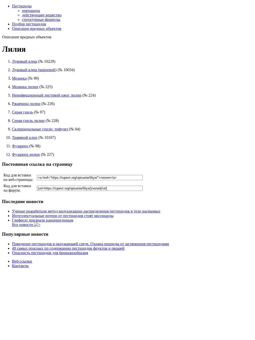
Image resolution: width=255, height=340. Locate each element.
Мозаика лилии (25, 87)
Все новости (23, 225)
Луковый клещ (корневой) (34, 70)
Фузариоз (20, 146)
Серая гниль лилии (28, 120)
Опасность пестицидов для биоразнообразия (50, 253)
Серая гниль (22, 112)
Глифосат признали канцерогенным (42, 220)
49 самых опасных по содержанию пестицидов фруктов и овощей (68, 248)
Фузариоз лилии (26, 154)
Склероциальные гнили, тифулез (40, 129)
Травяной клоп (24, 137)
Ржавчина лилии (26, 104)
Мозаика (19, 78)
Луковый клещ (24, 61)
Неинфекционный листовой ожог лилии (46, 95)
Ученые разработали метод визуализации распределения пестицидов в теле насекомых (86, 211)
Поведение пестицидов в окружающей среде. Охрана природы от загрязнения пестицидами (90, 244)
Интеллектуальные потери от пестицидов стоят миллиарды (63, 216)
